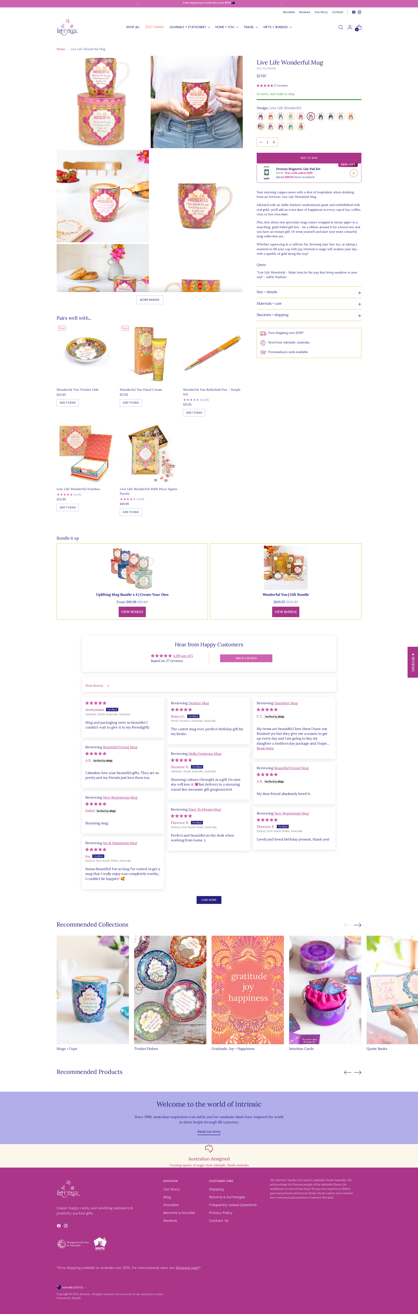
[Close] (280, 589)
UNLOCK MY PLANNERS (247, 713)
